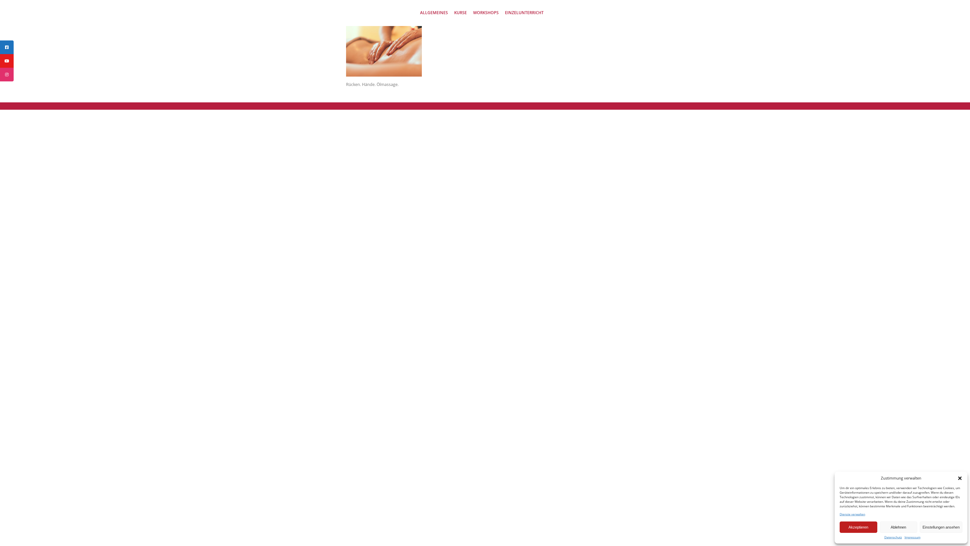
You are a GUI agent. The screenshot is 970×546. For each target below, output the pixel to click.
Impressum (912, 537)
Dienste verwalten (852, 514)
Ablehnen (898, 527)
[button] (959, 478)
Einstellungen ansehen (941, 527)
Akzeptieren (858, 527)
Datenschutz (893, 537)
